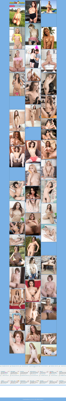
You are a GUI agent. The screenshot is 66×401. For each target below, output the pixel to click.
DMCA (38, 399)
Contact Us (41, 399)
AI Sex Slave (12, 6)
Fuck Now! (22, 6)
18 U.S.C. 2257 (33, 399)
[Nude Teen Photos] (17, 2)
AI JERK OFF (17, 6)
